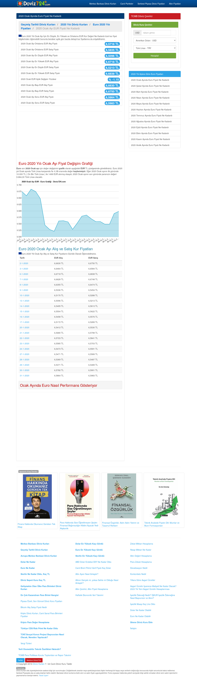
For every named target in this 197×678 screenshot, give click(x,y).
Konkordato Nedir (138, 574)
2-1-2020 (24, 263)
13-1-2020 (24, 300)
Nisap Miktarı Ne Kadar (140, 549)
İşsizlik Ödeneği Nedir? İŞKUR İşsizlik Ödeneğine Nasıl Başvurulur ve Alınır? (152, 596)
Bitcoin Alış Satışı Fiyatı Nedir (34, 607)
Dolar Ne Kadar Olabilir (140, 610)
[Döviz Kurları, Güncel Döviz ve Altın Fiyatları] (33, 3)
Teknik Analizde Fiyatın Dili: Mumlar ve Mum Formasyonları (161, 524)
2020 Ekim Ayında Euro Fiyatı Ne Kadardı (150, 133)
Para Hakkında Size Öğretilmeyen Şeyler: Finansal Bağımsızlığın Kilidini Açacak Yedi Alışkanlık (79, 525)
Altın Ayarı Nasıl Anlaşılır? (86, 574)
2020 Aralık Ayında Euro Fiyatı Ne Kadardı (150, 145)
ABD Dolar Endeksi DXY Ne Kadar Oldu (93, 561)
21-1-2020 (24, 332)
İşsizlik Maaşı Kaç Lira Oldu (142, 604)
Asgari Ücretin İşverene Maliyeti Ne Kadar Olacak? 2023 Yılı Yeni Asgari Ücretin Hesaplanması (153, 587)
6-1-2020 (24, 273)
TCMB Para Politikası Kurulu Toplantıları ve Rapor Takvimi (44, 655)
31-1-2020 (24, 375)
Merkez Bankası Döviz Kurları (102, 3)
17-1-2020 (24, 322)
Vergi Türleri (26, 643)
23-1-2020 (24, 343)
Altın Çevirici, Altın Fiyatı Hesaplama (91, 589)
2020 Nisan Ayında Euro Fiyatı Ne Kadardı (150, 97)
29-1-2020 (24, 364)
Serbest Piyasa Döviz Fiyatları (151, 3)
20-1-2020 (24, 327)
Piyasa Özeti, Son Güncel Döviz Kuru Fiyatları (41, 601)
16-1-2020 (24, 316)
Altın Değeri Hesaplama (141, 555)
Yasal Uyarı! (43, 675)
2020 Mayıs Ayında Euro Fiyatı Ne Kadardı (150, 103)
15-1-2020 (24, 311)
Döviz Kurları (38, 663)
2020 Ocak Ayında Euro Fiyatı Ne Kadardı (150, 79)
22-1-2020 (24, 338)
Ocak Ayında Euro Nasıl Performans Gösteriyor (58, 385)
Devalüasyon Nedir (139, 567)
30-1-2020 (24, 370)
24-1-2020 (24, 348)
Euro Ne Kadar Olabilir (140, 616)
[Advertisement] (70, 135)
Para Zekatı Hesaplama (141, 561)
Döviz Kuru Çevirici (142, 24)
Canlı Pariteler (126, 3)
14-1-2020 (24, 306)
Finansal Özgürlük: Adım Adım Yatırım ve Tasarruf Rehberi (120, 524)
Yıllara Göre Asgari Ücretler (142, 580)
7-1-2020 (24, 279)
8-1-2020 (24, 284)
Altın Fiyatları (175, 3)
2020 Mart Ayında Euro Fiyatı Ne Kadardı (149, 91)
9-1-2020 (24, 290)
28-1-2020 (24, 359)
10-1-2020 (24, 295)
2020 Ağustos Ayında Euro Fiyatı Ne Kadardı (151, 121)
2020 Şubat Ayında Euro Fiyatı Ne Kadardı (150, 85)
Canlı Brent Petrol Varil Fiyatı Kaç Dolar (93, 567)
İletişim (133, 628)
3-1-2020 (24, 268)
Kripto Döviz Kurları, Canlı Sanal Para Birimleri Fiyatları (41, 615)
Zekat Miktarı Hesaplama (141, 543)
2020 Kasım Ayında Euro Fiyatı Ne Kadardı (150, 139)
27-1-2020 (24, 354)
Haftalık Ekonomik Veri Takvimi (89, 595)
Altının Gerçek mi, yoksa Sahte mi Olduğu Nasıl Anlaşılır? (96, 581)
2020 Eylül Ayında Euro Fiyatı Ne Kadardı (150, 127)
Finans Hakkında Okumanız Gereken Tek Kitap (36, 525)
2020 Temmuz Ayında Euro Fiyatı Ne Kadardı (151, 115)
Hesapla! (155, 55)
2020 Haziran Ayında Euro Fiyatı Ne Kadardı (151, 109)
